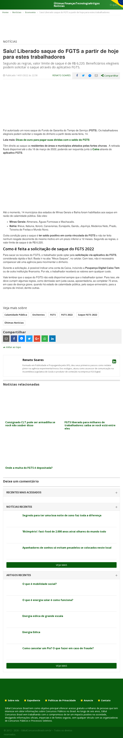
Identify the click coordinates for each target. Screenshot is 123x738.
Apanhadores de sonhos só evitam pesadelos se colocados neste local (66, 547)
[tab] (61, 493)
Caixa (95, 149)
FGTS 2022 (67, 314)
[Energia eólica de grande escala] (13, 620)
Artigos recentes (18, 575)
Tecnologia (83, 3)
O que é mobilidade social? (39, 584)
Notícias (10, 41)
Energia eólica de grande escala (42, 616)
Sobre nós (13, 700)
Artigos (95, 3)
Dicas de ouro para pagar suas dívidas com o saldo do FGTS (53, 140)
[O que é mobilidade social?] (13, 587)
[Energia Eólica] (13, 636)
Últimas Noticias (59, 4)
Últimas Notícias (14, 322)
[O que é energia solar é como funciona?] (13, 604)
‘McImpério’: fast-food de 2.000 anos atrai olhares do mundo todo (64, 531)
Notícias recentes (19, 507)
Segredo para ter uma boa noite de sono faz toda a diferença (61, 515)
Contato (106, 700)
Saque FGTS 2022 (87, 314)
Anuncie (88, 700)
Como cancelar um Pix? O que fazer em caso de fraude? (58, 648)
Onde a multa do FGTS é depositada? (29, 468)
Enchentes (39, 314)
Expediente (33, 700)
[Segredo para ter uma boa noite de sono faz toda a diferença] (13, 519)
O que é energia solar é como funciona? (47, 600)
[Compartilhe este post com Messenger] (90, 75)
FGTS (53, 314)
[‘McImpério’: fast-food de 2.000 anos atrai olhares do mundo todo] (13, 535)
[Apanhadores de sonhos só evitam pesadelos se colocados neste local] (13, 551)
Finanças (70, 3)
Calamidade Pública (15, 314)
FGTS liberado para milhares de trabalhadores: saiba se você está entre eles (90, 425)
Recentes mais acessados (23, 492)
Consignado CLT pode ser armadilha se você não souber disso (30, 424)
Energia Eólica (31, 632)
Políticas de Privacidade (62, 700)
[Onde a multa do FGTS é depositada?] (32, 462)
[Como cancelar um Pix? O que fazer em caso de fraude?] (13, 652)
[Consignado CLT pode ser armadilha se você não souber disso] (32, 417)
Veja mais (61, 564)
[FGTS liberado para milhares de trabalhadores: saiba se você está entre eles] (91, 417)
